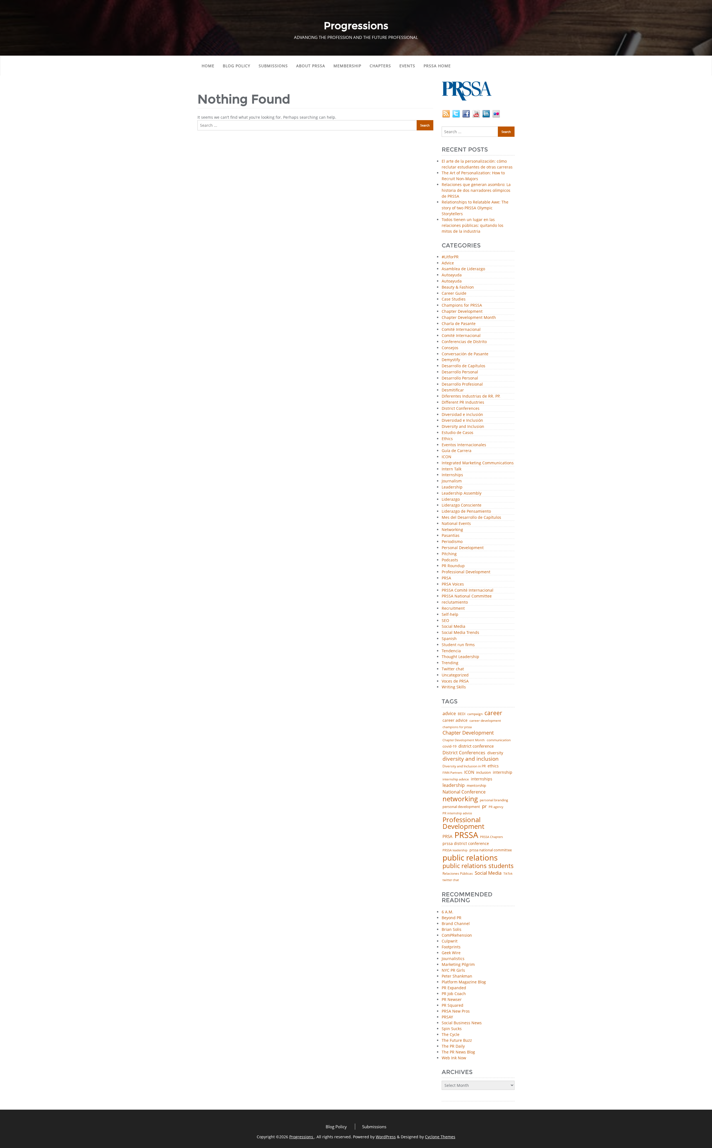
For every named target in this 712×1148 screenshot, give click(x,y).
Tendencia (451, 651)
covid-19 (449, 746)
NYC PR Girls (453, 970)
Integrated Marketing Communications (478, 463)
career (493, 713)
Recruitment (453, 608)
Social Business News (462, 1022)
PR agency (496, 807)
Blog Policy (236, 65)
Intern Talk (451, 469)
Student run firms (458, 645)
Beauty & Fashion (458, 287)
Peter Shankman (457, 976)
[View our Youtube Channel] (476, 113)
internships (481, 779)
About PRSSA (310, 65)
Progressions (301, 1136)
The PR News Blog (458, 1052)
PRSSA (466, 835)
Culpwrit (450, 941)
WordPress (386, 1136)
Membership (347, 65)
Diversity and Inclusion (463, 426)
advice (449, 713)
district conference (476, 746)
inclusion (483, 772)
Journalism (452, 481)
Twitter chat (453, 669)
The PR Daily (453, 1046)
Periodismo (452, 541)
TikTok (508, 873)
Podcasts (450, 560)
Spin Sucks (452, 1028)
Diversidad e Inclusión (462, 420)
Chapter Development (462, 311)
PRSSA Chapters (491, 837)
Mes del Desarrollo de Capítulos (471, 517)
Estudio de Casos (457, 432)
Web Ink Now (454, 1057)
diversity (495, 753)
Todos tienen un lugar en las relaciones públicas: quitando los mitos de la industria (472, 225)
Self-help (450, 614)
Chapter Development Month (469, 317)
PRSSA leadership (455, 850)
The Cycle (450, 1034)
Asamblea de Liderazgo (463, 269)
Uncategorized (455, 675)
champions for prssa (457, 727)
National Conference (464, 792)
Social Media (453, 626)
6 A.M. (447, 911)
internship (502, 772)
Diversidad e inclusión (462, 414)
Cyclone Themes (440, 1136)
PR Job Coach (454, 993)
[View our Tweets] (456, 113)
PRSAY (447, 1017)
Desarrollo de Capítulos (463, 366)
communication (499, 740)
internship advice (455, 779)
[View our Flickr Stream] (496, 113)
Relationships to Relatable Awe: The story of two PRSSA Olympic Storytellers (475, 207)
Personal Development (463, 548)
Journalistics (453, 958)
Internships (452, 475)
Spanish (449, 638)
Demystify (451, 360)
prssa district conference (465, 843)
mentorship (476, 785)
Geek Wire (451, 952)
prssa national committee (490, 850)
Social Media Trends (460, 632)
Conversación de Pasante (465, 354)
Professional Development (466, 572)
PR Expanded (454, 987)
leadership (453, 785)
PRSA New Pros (456, 1011)
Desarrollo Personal (460, 372)
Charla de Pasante (459, 323)
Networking (452, 529)
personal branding (494, 800)
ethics (493, 766)
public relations (470, 857)
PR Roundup (453, 566)
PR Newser (452, 999)
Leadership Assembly (461, 493)
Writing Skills (454, 687)
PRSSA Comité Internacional (467, 590)
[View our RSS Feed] (446, 113)
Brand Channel (456, 923)
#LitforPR (450, 257)
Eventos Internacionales (464, 445)
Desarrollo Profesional (462, 384)
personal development (461, 807)
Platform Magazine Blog (464, 982)
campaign (475, 714)
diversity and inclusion (470, 759)
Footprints (451, 946)
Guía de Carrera (456, 450)
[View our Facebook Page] (466, 113)
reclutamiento (455, 602)
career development (485, 720)
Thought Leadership (460, 656)
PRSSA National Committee (467, 596)
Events (407, 65)
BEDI (461, 714)
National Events (456, 523)
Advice (448, 263)
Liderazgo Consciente (461, 505)
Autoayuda (452, 275)
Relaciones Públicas (457, 873)
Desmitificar (453, 390)
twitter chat (450, 880)
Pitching (449, 554)
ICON (446, 457)
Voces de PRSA (455, 681)
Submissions (273, 65)
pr (484, 806)
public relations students (478, 866)
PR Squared (452, 1005)
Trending (450, 663)
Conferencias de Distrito (464, 341)
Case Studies (454, 299)
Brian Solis (451, 929)
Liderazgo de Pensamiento (466, 511)
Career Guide (454, 293)
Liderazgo (451, 499)
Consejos (450, 348)
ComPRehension (457, 935)
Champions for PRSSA (462, 305)
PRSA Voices (453, 584)
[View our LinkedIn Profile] (486, 113)
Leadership (452, 487)
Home (208, 65)
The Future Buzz (457, 1040)
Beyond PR (451, 917)
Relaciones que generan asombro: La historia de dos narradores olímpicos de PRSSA (476, 190)
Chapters (380, 65)
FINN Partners (452, 772)
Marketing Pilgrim (458, 964)
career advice (455, 720)
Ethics (447, 439)
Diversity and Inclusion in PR (464, 766)
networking (460, 798)
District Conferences (460, 408)
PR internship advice (457, 813)
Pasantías (450, 535)
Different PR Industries (463, 402)
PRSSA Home (437, 65)
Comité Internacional (461, 329)
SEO (445, 620)
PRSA (446, 578)
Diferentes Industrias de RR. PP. (471, 396)
